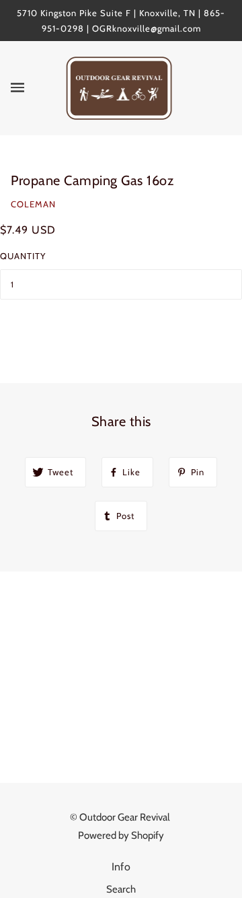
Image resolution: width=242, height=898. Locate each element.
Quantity (23, 255)
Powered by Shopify (121, 835)
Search (121, 889)
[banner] (119, 87)
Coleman (33, 204)
